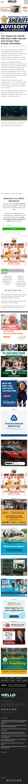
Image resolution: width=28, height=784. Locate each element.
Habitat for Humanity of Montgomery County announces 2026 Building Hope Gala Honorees (20, 282)
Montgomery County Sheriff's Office (11, 46)
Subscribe (25, 680)
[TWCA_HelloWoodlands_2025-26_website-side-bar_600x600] (14, 673)
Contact (18, 680)
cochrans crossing (12, 269)
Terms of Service (4, 680)
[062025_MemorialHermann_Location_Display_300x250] (14, 618)
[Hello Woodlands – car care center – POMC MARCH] (14, 465)
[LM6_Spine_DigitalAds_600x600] (14, 406)
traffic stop (4, 273)
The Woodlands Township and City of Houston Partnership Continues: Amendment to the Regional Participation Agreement (14, 296)
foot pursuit (20, 269)
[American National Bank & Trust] (14, 436)
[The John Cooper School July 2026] (14, 376)
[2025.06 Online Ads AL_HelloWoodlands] (14, 525)
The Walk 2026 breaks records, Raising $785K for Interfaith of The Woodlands (13, 301)
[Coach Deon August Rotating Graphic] (14, 265)
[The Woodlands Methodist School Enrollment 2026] (14, 596)
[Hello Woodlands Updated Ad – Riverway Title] (14, 575)
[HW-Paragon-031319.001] (14, 644)
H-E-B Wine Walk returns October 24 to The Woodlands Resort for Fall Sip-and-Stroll (13, 306)
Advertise (13, 680)
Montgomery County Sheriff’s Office (8, 271)
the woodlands (20, 271)
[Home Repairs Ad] (14, 554)
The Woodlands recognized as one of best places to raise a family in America (7, 281)
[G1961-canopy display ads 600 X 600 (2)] (14, 340)
